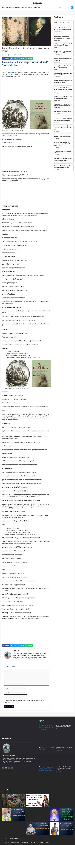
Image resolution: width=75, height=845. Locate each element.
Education (30, 7)
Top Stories (11, 7)
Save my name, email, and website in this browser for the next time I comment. (24, 701)
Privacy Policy (25, 842)
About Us (5, 842)
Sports (35, 7)
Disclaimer (33, 842)
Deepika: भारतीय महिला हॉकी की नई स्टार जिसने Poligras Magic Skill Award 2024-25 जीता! (63, 127)
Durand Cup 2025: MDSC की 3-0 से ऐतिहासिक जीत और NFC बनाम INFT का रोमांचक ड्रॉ (63, 89)
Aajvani (37, 3)
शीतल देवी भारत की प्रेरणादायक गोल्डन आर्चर (62, 22)
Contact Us (40, 842)
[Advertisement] (26, 89)
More (39, 7)
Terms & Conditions (14, 842)
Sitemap (48, 842)
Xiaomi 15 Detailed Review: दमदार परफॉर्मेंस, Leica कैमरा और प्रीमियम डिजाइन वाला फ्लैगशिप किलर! (64, 768)
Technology (24, 7)
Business (17, 7)
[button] (6, 58)
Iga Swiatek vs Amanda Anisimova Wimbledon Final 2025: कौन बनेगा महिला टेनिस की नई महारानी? (62, 144)
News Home (5, 7)
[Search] (72, 7)
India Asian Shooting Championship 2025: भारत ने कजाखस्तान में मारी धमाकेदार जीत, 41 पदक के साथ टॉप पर (63, 29)
